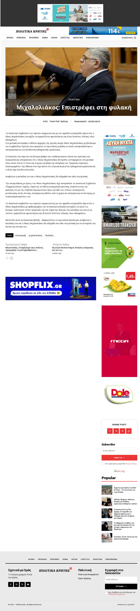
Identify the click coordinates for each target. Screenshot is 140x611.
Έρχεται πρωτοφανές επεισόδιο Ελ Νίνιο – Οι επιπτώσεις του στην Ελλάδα (125, 490)
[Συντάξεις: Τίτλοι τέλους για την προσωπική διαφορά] (107, 538)
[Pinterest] (122, 431)
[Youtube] (28, 584)
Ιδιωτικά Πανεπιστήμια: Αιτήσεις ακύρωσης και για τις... (72, 248)
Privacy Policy (131, 464)
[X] (116, 431)
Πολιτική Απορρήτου (116, 594)
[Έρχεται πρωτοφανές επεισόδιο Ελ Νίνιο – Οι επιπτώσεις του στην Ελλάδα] (107, 490)
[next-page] (11, 258)
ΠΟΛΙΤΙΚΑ (74, 99)
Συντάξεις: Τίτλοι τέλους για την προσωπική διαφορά (125, 538)
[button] (129, 38)
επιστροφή (20, 235)
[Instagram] (16, 584)
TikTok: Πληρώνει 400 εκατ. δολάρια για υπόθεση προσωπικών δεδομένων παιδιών (125, 501)
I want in (118, 458)
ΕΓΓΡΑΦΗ (120, 586)
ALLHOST (131, 605)
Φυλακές (49, 235)
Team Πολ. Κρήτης (58, 121)
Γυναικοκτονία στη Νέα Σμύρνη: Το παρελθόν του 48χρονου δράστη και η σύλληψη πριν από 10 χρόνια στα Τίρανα (124, 513)
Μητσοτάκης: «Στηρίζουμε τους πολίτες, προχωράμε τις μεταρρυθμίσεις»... (24, 248)
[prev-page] (7, 258)
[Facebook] (110, 431)
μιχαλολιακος (35, 235)
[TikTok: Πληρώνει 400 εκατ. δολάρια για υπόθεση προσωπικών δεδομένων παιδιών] (107, 501)
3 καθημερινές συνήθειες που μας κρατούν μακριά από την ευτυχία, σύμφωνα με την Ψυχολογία (124, 526)
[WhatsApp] (129, 431)
